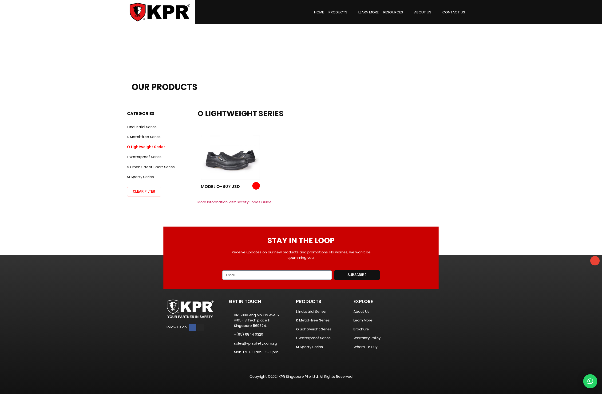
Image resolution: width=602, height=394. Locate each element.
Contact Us (453, 12)
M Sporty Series (140, 176)
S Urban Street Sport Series (151, 166)
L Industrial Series (142, 126)
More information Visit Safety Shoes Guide (235, 201)
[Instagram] (200, 327)
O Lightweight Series (146, 146)
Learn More (368, 12)
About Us (422, 12)
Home (319, 12)
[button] (590, 381)
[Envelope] (595, 260)
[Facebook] (192, 327)
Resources (393, 12)
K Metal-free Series (144, 136)
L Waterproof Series (144, 156)
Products (338, 12)
